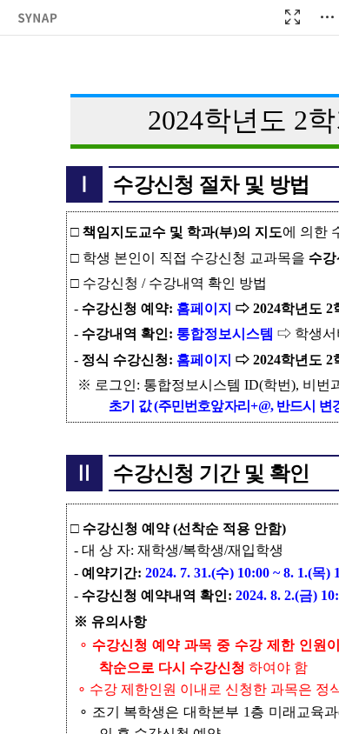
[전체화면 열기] (292, 17)
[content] (169, 367)
